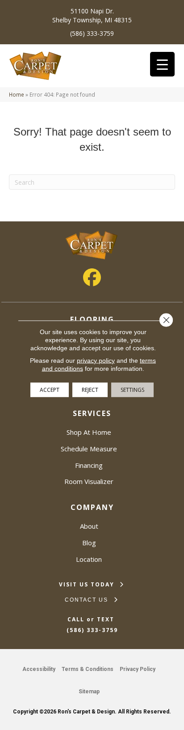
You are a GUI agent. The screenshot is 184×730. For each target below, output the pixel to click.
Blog (89, 542)
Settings (132, 390)
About (89, 526)
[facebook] (92, 277)
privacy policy (96, 360)
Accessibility (38, 669)
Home (16, 94)
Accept (49, 390)
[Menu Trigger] (162, 64)
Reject (90, 390)
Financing (89, 465)
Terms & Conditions (87, 669)
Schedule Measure (89, 448)
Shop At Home (89, 432)
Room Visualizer (88, 481)
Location (89, 559)
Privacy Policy (137, 669)
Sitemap (89, 691)
